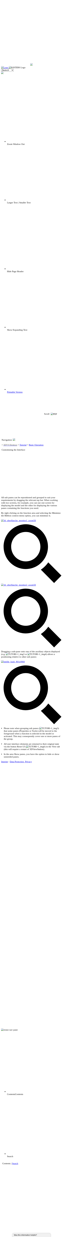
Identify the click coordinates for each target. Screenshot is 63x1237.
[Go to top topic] (52, 453)
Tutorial (23, 445)
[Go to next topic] (52, 472)
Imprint (4, 761)
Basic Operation (36, 445)
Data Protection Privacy (21, 761)
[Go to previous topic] (52, 433)
